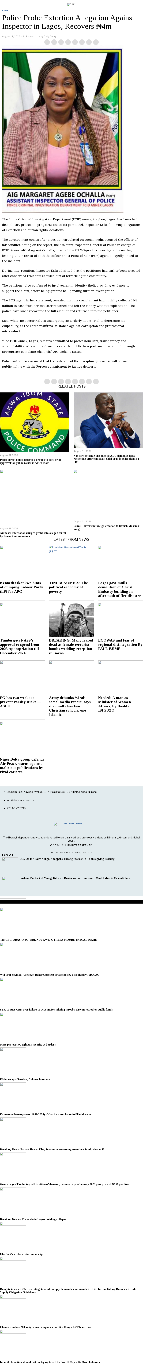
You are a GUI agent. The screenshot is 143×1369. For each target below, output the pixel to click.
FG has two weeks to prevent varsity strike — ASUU (20, 702)
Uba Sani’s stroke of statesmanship (21, 1254)
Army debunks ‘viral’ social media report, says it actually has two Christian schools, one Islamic (70, 706)
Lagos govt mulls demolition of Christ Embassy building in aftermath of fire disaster (119, 589)
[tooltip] (47, 42)
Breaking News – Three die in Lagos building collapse (33, 1219)
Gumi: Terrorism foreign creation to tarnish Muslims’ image (106, 527)
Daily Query (50, 36)
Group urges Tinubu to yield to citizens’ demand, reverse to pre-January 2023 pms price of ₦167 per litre (64, 1184)
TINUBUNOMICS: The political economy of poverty (68, 587)
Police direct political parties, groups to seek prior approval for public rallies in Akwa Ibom (30, 461)
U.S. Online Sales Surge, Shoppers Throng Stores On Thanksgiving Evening (67, 859)
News (5, 11)
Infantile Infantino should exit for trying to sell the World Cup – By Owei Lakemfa (50, 1362)
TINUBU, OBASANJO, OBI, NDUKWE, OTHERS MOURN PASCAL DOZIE (48, 939)
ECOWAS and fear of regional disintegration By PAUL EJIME (120, 644)
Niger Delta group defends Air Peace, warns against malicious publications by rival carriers (22, 765)
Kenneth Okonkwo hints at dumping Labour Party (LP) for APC (21, 587)
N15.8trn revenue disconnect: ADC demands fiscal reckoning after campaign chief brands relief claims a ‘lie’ (106, 458)
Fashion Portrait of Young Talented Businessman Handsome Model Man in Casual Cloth (75, 878)
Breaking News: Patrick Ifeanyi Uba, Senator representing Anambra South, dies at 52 (52, 1149)
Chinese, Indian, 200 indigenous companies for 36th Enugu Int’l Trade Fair (46, 1327)
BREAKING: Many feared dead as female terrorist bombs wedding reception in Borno (71, 646)
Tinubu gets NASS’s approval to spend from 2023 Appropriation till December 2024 (19, 646)
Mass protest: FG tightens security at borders (28, 1044)
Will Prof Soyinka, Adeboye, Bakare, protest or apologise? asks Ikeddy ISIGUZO (49, 974)
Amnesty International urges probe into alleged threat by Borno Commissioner (33, 534)
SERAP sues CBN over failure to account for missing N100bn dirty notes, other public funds (56, 1009)
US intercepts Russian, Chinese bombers (25, 1079)
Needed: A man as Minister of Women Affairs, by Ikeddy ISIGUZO (114, 704)
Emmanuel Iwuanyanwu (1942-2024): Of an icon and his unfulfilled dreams (45, 1114)
